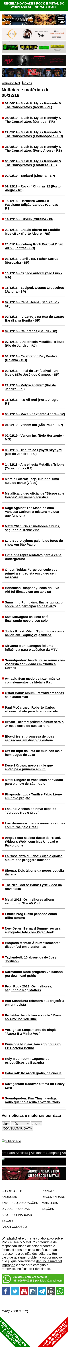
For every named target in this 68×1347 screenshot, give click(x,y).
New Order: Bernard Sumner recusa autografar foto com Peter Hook (32, 930)
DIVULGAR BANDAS (16, 1208)
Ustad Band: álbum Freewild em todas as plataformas (34, 695)
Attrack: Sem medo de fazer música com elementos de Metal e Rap (32, 680)
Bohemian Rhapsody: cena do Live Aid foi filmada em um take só (32, 590)
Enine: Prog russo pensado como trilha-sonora (31, 916)
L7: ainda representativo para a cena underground (33, 557)
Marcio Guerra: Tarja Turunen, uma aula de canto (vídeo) (32, 481)
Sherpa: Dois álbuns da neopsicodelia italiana (34, 872)
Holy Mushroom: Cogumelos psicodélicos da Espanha (27, 1060)
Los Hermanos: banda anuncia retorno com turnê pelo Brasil (35, 825)
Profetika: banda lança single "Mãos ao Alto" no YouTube (33, 1017)
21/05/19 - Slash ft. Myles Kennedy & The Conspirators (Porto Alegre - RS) (33, 148)
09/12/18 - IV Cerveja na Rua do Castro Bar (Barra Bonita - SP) (34, 318)
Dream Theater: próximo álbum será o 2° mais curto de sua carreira (34, 724)
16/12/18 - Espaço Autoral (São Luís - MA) (33, 275)
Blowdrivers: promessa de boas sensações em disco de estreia (29, 738)
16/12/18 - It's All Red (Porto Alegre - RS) (32, 401)
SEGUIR (7, 1220)
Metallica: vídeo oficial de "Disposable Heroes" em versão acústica (34, 495)
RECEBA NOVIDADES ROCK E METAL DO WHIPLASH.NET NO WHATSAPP (34, 5)
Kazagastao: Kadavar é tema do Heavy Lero (35, 1086)
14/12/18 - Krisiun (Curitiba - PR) (30, 219)
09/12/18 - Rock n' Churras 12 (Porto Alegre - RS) (33, 188)
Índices (27, 83)
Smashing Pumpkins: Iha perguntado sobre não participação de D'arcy (34, 604)
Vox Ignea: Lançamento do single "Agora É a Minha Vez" (31, 1031)
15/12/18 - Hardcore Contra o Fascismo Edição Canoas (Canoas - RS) (32, 204)
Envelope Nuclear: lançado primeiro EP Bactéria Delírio (33, 1046)
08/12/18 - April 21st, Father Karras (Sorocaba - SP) (31, 260)
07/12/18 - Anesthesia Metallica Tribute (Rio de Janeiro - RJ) (34, 343)
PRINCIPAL (49, 1190)
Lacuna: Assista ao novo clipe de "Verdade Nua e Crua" (30, 810)
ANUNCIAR (9, 1196)
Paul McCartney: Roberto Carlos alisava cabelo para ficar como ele (31, 709)
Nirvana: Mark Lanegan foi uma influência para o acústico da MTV (31, 647)
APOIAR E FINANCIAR (17, 1214)
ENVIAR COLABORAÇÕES (20, 1202)
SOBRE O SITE (12, 1190)
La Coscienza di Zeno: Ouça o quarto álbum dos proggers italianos (33, 858)
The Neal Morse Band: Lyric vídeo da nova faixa (33, 887)
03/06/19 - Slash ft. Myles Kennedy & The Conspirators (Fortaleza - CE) (33, 163)
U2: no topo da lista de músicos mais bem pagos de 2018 (33, 753)
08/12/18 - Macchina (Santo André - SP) (35, 414)
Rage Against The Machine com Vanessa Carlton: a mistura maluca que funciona (32, 511)
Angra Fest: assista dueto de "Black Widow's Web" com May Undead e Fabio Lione (33, 841)
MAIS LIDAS (50, 1202)
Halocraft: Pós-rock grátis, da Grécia (33, 1073)
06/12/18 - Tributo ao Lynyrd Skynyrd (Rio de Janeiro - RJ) (33, 452)
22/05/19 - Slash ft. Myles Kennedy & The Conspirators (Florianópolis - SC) (34, 134)
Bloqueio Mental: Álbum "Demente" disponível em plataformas (32, 945)
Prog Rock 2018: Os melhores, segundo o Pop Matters (28, 988)
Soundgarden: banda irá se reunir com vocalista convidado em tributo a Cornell (35, 664)
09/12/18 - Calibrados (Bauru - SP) (31, 331)
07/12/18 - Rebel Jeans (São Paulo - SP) (32, 304)
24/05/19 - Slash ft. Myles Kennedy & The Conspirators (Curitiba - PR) (33, 119)
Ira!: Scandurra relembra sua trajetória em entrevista (34, 1002)
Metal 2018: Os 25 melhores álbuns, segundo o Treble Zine (32, 528)
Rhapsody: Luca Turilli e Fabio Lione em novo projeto (33, 796)
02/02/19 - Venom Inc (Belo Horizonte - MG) (34, 437)
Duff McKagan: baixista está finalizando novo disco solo (26, 618)
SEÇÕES (48, 1208)
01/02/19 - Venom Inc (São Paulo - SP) (34, 425)
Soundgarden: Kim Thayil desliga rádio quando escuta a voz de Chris (32, 1100)
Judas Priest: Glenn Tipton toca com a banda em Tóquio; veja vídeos (34, 633)
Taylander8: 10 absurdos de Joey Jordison (30, 959)
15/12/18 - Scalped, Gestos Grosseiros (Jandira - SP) (34, 289)
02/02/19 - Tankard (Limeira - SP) (30, 176)
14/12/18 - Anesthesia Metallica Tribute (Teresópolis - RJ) (34, 466)
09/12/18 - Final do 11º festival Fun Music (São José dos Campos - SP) (32, 372)
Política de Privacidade (33, 1269)
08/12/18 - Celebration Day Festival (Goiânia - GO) (31, 358)
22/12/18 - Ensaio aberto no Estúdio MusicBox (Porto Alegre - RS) (32, 231)
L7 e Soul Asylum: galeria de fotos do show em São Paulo (34, 542)
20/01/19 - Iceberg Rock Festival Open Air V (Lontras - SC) (34, 246)
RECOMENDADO (53, 1196)
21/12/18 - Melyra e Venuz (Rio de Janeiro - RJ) (30, 387)
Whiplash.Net (11, 83)
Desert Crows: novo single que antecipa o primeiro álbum (29, 767)
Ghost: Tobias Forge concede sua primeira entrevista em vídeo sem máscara (31, 573)
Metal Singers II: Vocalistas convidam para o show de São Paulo (34, 782)
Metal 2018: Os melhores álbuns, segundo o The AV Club (30, 901)
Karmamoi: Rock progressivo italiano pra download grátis (34, 973)
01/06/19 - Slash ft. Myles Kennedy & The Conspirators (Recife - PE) (33, 105)
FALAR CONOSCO (14, 1226)
